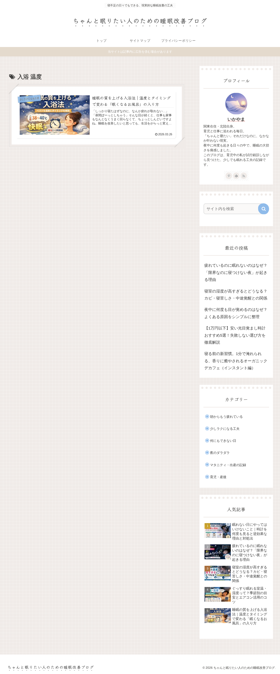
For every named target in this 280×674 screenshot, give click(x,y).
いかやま (236, 119)
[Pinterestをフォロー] (229, 176)
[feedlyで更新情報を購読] (236, 176)
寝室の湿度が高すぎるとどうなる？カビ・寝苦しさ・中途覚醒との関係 (235, 294)
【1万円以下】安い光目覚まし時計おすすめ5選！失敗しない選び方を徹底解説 (235, 335)
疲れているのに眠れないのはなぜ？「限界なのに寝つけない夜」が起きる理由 (235, 272)
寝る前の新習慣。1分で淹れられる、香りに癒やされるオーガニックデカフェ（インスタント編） (235, 361)
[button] (263, 208)
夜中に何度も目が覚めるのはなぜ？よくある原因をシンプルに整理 (235, 313)
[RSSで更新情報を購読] (244, 176)
